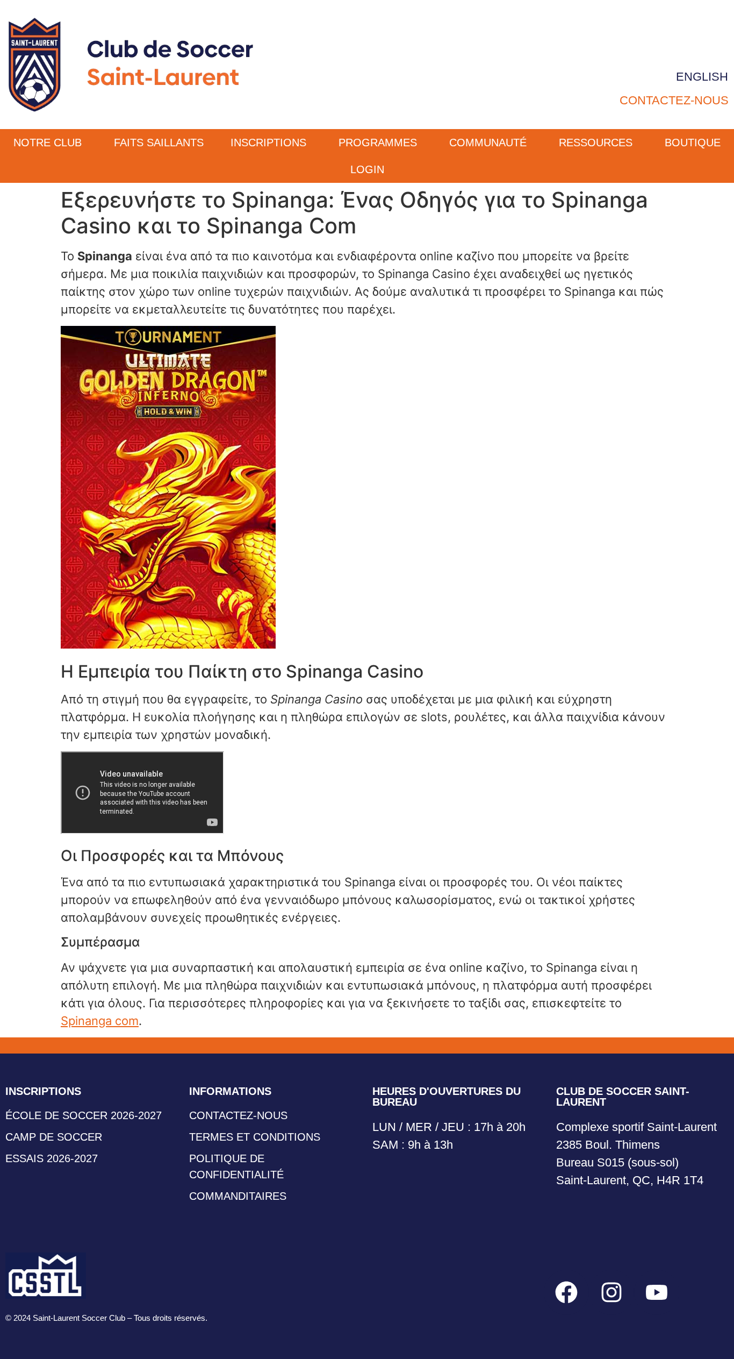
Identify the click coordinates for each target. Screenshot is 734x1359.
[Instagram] (611, 1292)
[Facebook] (566, 1292)
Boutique (693, 142)
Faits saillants (159, 142)
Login (367, 169)
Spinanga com (100, 1021)
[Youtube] (656, 1292)
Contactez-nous (674, 100)
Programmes (378, 142)
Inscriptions (268, 142)
